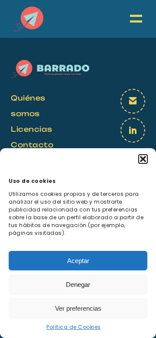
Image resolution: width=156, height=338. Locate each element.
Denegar (78, 284)
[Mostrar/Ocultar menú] (136, 19)
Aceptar (78, 260)
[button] (143, 159)
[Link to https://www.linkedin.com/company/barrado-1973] (132, 130)
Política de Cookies (73, 327)
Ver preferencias (78, 308)
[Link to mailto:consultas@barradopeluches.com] (132, 101)
